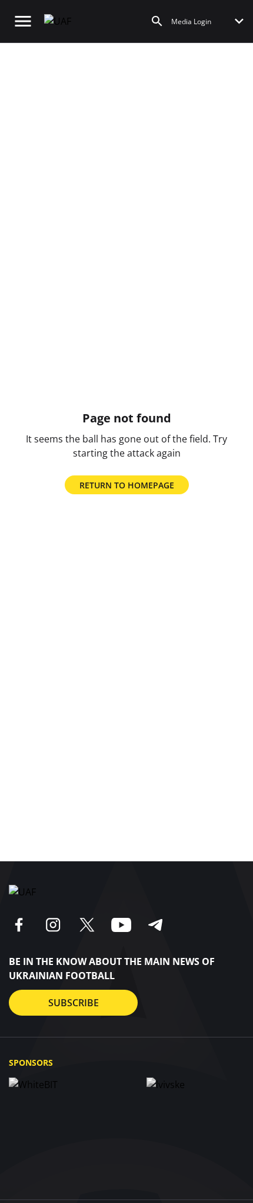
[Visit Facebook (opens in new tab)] (19, 925)
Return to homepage (126, 485)
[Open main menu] (23, 21)
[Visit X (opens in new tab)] (87, 925)
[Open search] (157, 21)
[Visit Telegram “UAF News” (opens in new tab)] (155, 925)
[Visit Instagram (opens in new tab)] (53, 925)
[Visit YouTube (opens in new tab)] (121, 925)
